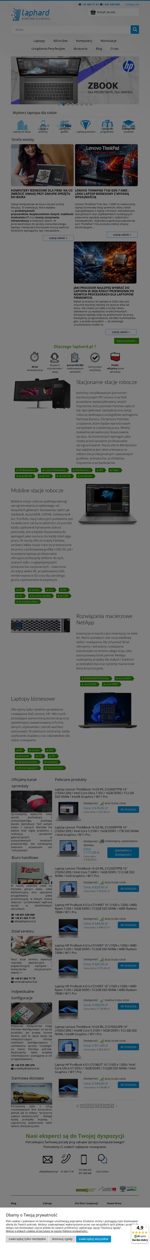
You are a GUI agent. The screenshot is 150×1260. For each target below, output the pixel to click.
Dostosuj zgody (62, 1239)
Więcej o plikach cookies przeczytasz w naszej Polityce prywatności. (47, 1231)
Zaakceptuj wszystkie (93, 1239)
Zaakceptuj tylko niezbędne (27, 1239)
